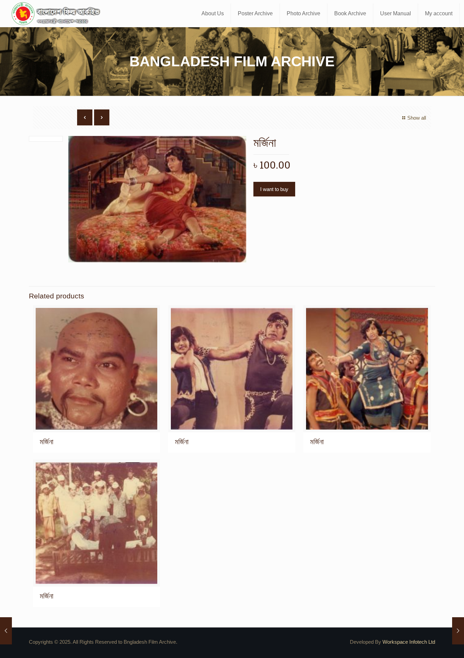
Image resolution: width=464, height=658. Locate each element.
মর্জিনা (46, 442)
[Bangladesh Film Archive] (57, 13)
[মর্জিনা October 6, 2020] (6, 630)
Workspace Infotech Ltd (408, 642)
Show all (416, 118)
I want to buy (274, 189)
